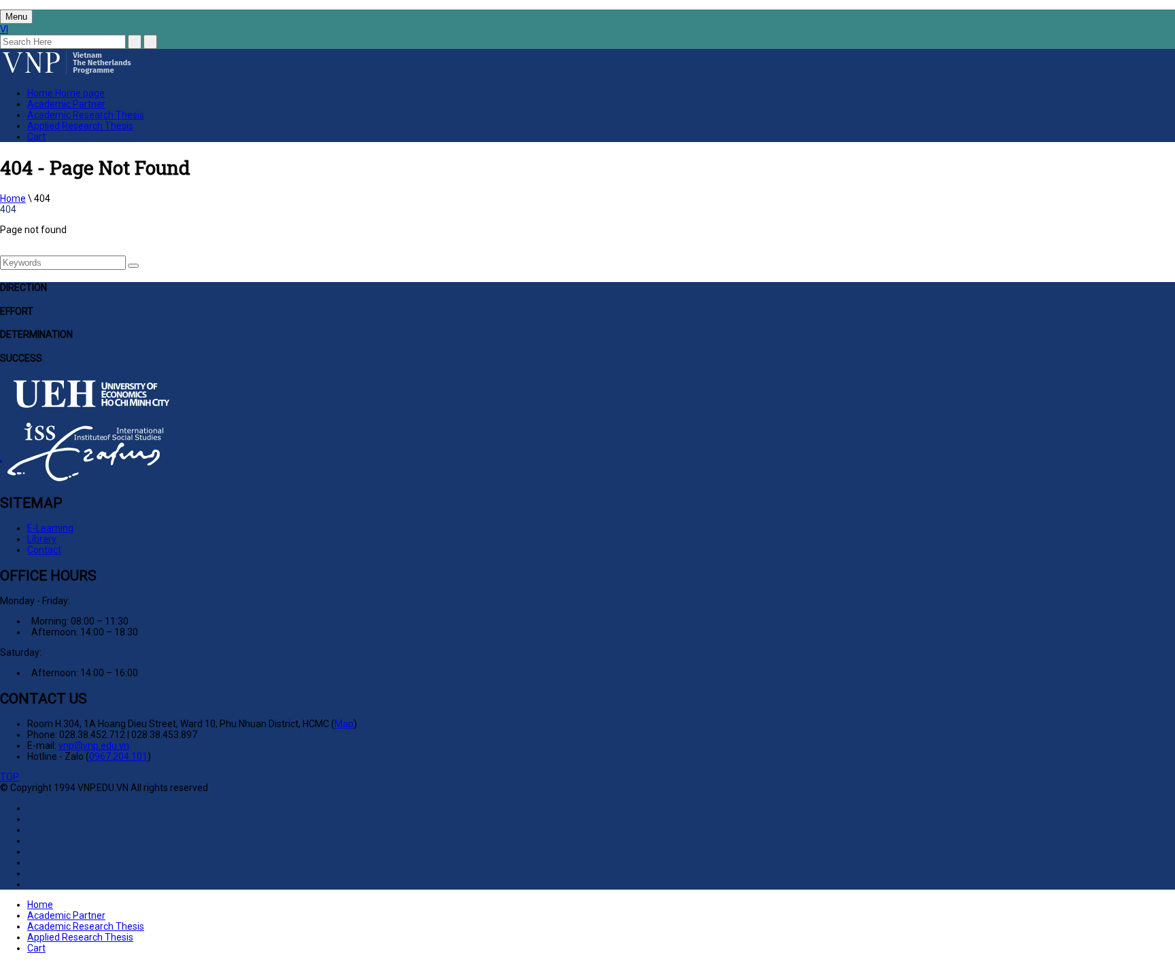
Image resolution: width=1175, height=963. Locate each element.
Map (344, 723)
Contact (44, 549)
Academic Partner (66, 104)
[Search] (133, 266)
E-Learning (50, 528)
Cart (36, 136)
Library (41, 538)
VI (4, 29)
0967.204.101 (118, 756)
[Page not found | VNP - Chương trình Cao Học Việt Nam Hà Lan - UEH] (66, 72)
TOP (9, 776)
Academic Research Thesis (85, 114)
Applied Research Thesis (80, 125)
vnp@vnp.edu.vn (93, 745)
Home (66, 93)
